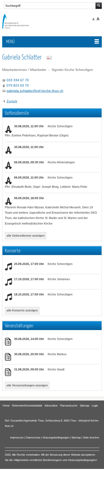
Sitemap (84, 405)
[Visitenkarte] (49, 57)
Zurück (12, 101)
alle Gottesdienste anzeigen (26, 235)
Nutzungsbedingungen (56, 437)
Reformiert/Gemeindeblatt (27, 405)
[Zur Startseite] (19, 27)
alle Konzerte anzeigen (22, 310)
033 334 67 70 (18, 80)
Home (6, 405)
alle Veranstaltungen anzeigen (27, 385)
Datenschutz (33, 437)
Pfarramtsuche (68, 405)
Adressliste (51, 405)
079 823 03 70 (18, 85)
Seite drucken (91, 437)
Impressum (16, 437)
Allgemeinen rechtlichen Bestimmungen (37, 460)
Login (95, 405)
